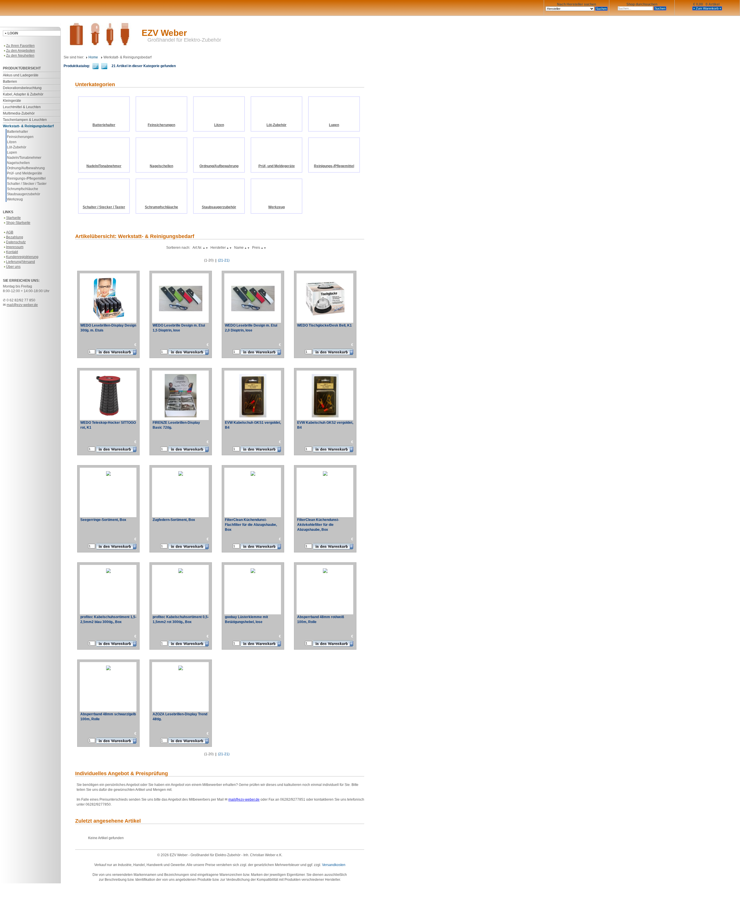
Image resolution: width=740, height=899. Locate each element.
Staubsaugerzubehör (23, 194)
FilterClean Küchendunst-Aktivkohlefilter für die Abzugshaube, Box (318, 525)
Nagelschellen (18, 163)
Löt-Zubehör (16, 147)
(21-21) (224, 260)
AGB (9, 232)
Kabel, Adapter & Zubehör (23, 94)
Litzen (11, 142)
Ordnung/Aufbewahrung (26, 168)
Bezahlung (14, 237)
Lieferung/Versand (20, 262)
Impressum (14, 247)
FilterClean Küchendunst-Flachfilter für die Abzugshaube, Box (251, 525)
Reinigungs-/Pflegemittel (26, 178)
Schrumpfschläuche (22, 189)
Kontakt (12, 252)
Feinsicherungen (20, 137)
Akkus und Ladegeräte (20, 75)
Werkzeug (15, 199)
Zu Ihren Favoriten (20, 46)
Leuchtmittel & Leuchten (22, 107)
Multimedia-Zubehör (19, 113)
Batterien (10, 82)
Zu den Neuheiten (20, 56)
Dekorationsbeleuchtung (22, 88)
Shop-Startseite (18, 223)
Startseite (13, 218)
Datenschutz (16, 242)
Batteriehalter (17, 132)
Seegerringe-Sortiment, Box (103, 520)
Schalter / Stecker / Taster (27, 184)
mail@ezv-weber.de (22, 305)
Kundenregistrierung (22, 257)
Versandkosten (333, 865)
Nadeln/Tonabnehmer (24, 158)
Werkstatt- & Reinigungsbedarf (28, 126)
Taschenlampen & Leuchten (25, 120)
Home (93, 57)
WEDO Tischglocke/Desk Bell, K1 (324, 325)
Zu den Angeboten (20, 51)
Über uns (13, 267)
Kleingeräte (12, 101)
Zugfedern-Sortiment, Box (174, 520)
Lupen (12, 152)
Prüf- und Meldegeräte (24, 173)
